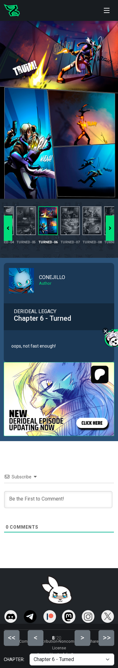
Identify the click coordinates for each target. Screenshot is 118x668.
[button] (110, 228)
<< (11, 637)
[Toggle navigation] (106, 10)
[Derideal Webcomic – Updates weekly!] (12, 10)
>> (107, 637)
